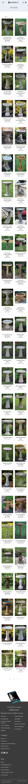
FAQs (2, 762)
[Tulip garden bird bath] (20, 427)
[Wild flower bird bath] (20, 658)
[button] (3, 2)
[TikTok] (7, 753)
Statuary (3, 730)
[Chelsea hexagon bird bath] (7, 556)
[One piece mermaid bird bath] (20, 188)
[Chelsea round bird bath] (20, 556)
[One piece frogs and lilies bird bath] (20, 136)
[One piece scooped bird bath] (20, 54)
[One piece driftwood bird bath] (7, 243)
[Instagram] (2, 753)
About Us (3, 738)
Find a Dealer (4, 775)
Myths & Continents (20, 724)
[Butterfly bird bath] (7, 350)
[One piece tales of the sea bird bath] (7, 216)
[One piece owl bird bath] (7, 163)
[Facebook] (4, 753)
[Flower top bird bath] (7, 479)
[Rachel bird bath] (20, 581)
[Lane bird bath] (20, 607)
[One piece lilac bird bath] (7, 108)
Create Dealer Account (7, 772)
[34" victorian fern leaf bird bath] (20, 530)
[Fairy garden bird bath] (20, 633)
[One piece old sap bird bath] (7, 136)
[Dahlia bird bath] (7, 453)
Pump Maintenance (6, 764)
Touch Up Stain (5, 767)
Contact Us (4, 741)
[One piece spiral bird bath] (7, 270)
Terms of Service (5, 748)
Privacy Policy (4, 746)
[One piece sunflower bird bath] (20, 81)
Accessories (18, 729)
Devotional (17, 721)
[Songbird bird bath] (7, 401)
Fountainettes (4, 718)
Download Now (14, 709)
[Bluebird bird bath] (20, 324)
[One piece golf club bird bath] (7, 188)
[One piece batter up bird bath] (20, 163)
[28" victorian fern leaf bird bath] (7, 530)
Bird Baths (17, 718)
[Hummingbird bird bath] (20, 376)
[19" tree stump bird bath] (7, 504)
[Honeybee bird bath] (7, 376)
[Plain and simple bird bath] (7, 607)
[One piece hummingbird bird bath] (20, 108)
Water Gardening (19, 726)
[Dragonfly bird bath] (20, 350)
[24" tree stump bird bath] (20, 504)
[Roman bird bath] (7, 633)
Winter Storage (5, 769)
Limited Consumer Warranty (8, 743)
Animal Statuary (19, 716)
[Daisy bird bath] (7, 427)
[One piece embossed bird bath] (7, 297)
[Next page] (18, 679)
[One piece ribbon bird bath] (7, 54)
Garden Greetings (5, 728)
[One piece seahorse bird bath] (20, 216)
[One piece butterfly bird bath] (20, 27)
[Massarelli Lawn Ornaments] (13, 2)
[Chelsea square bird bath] (7, 581)
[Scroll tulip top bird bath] (20, 453)
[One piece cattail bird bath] (20, 243)
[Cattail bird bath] (7, 658)
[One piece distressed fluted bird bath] (20, 270)
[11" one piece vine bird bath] (7, 324)
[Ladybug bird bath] (20, 401)
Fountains (3, 716)
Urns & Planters (5, 725)
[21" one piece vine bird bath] (7, 81)
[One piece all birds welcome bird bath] (7, 27)
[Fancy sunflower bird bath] (20, 479)
